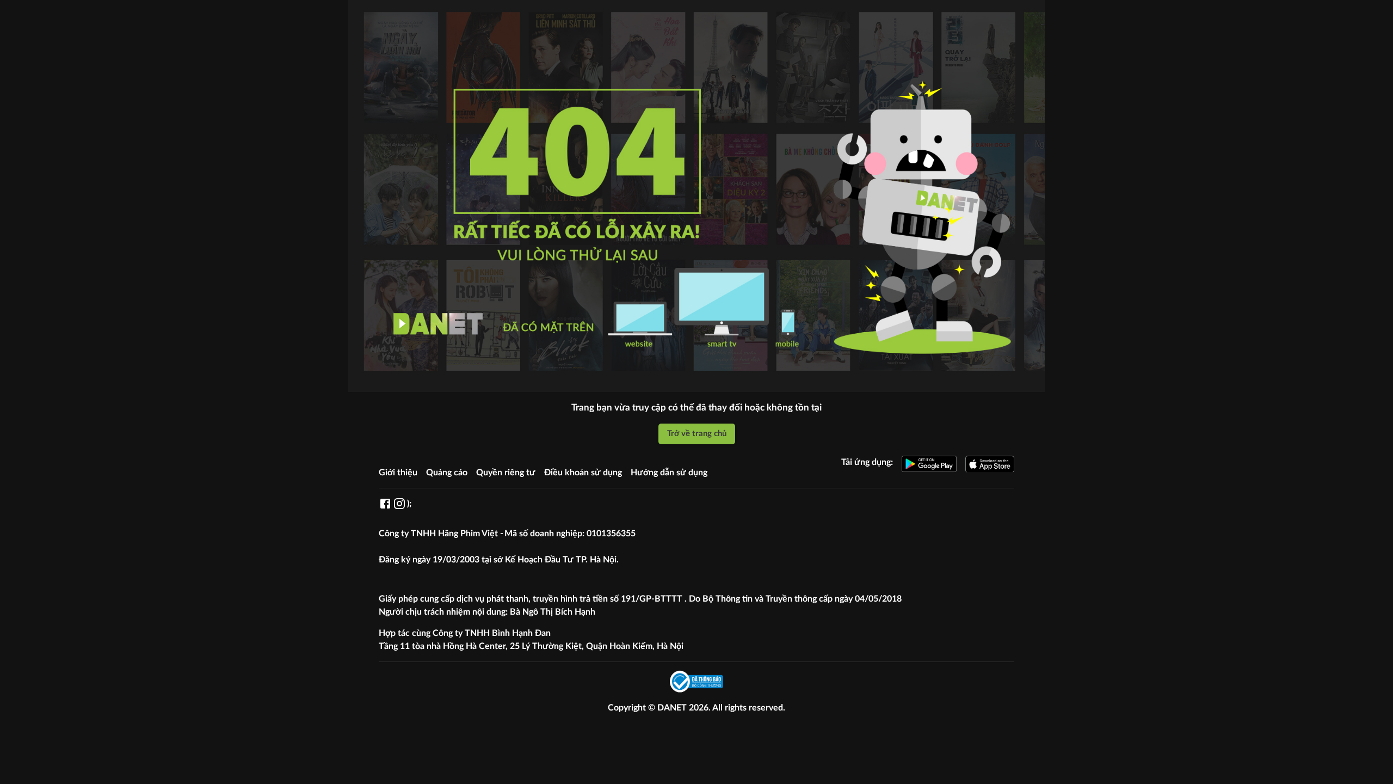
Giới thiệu (398, 472)
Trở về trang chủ (696, 434)
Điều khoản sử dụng (583, 472)
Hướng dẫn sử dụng (669, 472)
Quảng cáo (446, 472)
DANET (673, 707)
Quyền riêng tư (505, 472)
